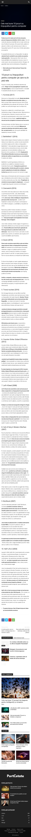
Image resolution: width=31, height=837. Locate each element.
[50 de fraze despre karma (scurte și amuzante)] (23, 755)
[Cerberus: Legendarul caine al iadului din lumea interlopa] (5, 658)
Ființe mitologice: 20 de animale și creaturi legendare (22, 746)
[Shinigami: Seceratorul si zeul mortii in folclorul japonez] (5, 651)
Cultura (6, 5)
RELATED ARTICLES (7, 638)
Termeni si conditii (21, 830)
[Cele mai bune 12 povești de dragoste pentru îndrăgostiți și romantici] (15, 688)
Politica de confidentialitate (10, 830)
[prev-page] (2, 664)
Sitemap (8, 829)
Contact (21, 832)
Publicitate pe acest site (13, 832)
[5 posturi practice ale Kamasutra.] (8, 755)
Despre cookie (20, 829)
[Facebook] (3, 33)
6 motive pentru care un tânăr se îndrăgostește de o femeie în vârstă (8, 631)
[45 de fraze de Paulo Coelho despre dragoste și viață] (5, 803)
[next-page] (5, 664)
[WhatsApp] (13, 33)
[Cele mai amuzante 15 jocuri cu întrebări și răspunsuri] (5, 717)
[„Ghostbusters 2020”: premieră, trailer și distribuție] (5, 710)
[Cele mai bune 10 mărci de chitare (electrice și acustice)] (5, 788)
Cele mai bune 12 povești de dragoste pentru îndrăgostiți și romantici (15, 701)
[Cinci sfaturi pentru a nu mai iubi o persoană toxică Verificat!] (5, 724)
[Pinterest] (9, 33)
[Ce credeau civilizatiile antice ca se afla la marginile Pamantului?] (5, 643)
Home (2, 5)
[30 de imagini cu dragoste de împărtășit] (8, 739)
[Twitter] (6, 33)
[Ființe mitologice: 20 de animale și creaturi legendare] (23, 739)
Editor (3, 704)
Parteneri (13, 829)
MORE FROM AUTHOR (19, 638)
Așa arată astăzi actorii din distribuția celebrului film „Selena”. (22, 631)
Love (3, 742)
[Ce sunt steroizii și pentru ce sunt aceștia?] (5, 795)
